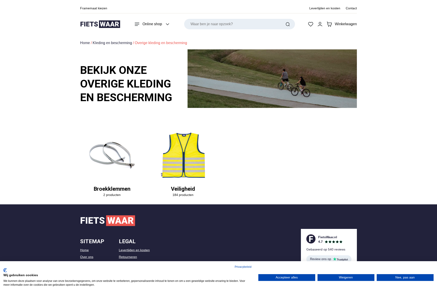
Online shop (152, 24)
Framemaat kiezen (93, 8)
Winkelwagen (346, 24)
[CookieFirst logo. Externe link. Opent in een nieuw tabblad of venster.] (5, 270)
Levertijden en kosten (324, 8)
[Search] (287, 24)
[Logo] (100, 24)
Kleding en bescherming (112, 43)
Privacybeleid (243, 266)
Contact (351, 8)
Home (85, 43)
